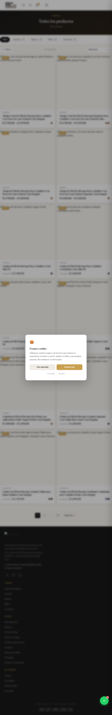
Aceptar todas (69, 367)
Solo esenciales (42, 367)
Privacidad (51, 374)
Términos (61, 374)
